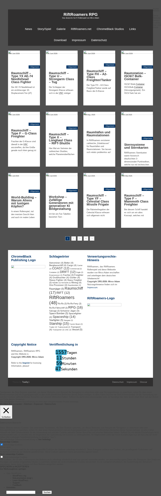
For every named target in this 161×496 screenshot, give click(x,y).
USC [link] (61, 93)
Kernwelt (66, 283)
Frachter (68, 275)
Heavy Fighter (58, 280)
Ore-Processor (58, 285)
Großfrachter (61, 277)
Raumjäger (56, 288)
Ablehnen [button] (28, 404)
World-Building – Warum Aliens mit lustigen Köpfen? (23, 202)
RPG (75, 307)
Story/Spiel (44, 29)
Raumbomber (74, 285)
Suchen (38, 492)
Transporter (58, 330)
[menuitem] (83, 473)
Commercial (76, 269)
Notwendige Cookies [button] (9, 442)
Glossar (143, 382)
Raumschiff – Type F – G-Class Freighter (24, 133)
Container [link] (140, 84)
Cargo (72, 265)
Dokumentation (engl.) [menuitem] (23, 478)
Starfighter (56, 320)
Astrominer (56, 262)
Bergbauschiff (57, 265)
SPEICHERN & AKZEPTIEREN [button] (14, 466)
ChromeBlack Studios (110, 29)
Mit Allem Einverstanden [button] (11, 404)
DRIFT (68, 272)
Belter (68, 262)
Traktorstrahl (64, 327)
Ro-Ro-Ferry (74, 304)
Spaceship (64, 317)
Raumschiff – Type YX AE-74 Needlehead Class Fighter (22, 77)
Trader (53, 327)
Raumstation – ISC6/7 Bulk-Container (135, 76)
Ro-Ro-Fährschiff (58, 308)
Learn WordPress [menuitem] (20, 480)
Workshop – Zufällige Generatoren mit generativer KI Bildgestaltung (61, 203)
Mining (76, 282)
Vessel (77, 329)
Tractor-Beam (76, 324)
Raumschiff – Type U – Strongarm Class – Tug (61, 77)
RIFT (63, 292)
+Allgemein (34, 67)
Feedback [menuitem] (17, 485)
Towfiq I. (26, 382)
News (28, 29)
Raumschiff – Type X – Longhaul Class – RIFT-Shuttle (60, 139)
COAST (60, 268)
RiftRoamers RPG (81, 14)
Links (132, 29)
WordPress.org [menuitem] (19, 476)
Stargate (68, 320)
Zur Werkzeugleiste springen (13, 469)
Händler (56, 283)
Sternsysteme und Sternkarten (136, 146)
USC (68, 330)
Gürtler (75, 277)
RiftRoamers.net (81, 29)
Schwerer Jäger (69, 310)
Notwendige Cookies (13, 445)
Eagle (79, 272)
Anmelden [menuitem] (10, 487)
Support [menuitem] (16, 483)
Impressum (79, 40)
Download (60, 40)
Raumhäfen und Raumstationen (98, 134)
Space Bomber (58, 313)
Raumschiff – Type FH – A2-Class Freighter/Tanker (99, 75)
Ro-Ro (62, 304)
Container (54, 272)
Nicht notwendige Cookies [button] (12, 454)
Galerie (61, 29)
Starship (59, 323)
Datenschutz (99, 40)
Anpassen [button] (38, 404)
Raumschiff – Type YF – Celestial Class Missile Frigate (98, 200)
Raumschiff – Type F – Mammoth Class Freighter (136, 200)
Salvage (54, 311)
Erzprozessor (55, 275)
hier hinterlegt (44, 439)
